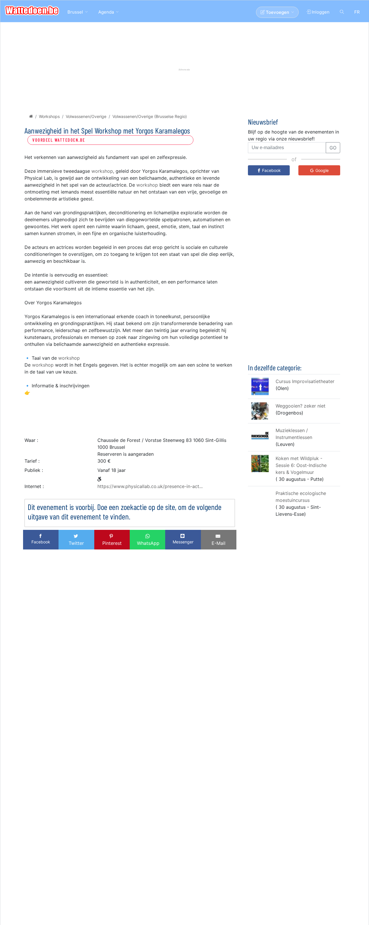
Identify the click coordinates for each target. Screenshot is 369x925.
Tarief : (32, 461)
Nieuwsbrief (263, 121)
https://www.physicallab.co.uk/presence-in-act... (150, 486)
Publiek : (34, 470)
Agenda (106, 12)
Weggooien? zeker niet (300, 406)
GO (333, 148)
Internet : (34, 486)
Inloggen (320, 12)
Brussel (75, 12)
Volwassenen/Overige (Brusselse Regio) (149, 116)
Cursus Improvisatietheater (305, 381)
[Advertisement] (130, 414)
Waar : (31, 440)
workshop (102, 171)
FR (357, 12)
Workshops (49, 116)
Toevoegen (277, 12)
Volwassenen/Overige (86, 116)
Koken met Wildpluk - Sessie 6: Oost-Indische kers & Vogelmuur (301, 465)
